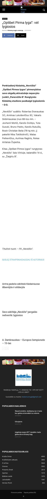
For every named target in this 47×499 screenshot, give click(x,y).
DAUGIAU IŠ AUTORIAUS (33, 259)
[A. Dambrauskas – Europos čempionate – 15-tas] (23, 327)
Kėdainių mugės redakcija (15, 30)
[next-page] (7, 348)
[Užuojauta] (7, 424)
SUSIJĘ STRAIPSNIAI (12, 259)
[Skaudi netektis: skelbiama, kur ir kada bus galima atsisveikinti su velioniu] (7, 414)
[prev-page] (3, 348)
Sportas (5, 19)
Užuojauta (18, 422)
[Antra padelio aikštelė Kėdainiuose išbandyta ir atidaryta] (23, 271)
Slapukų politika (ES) (30, 492)
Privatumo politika (16, 492)
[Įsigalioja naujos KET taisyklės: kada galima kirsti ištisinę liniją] (7, 435)
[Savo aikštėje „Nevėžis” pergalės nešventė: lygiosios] (23, 299)
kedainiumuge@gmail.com (31, 397)
